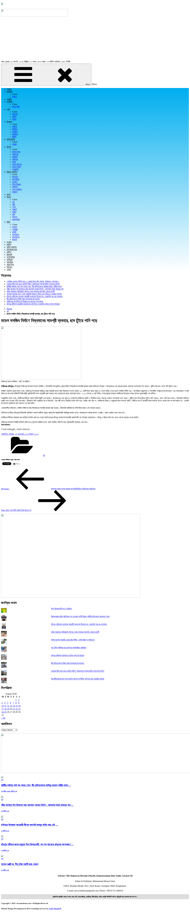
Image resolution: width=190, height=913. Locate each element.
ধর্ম (8, 311)
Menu (88, 84)
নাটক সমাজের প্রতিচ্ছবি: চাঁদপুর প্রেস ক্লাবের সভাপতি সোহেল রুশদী (31, 291)
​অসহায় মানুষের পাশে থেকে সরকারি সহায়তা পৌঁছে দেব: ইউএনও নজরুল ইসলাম (34, 294)
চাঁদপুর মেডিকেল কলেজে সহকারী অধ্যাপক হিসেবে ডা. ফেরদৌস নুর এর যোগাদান (35, 296)
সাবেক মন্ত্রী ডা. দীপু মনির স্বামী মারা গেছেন (19, 864)
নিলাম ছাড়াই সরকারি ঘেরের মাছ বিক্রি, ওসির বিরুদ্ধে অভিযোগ (73, 640)
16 (19, 706)
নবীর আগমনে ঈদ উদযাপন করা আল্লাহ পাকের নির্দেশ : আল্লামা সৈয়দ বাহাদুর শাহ (35, 289)
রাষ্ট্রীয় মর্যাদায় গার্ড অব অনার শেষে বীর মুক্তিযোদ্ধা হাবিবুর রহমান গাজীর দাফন (34, 286)
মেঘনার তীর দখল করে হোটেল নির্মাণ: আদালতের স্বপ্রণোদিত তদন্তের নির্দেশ (33, 284)
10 (3, 706)
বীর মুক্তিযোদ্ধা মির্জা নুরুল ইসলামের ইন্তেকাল (23, 299)
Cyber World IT (55, 909)
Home (9, 309)
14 (14, 706)
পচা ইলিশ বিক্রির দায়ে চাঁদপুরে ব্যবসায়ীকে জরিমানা (68, 647)
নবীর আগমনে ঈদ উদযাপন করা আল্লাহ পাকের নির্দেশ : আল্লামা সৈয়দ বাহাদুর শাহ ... (37, 805)
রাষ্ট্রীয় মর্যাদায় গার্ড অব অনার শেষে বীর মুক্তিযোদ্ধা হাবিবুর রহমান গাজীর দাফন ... (36, 785)
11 (5, 706)
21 (14, 709)
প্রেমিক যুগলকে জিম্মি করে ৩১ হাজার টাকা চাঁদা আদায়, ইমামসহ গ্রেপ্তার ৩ (33, 281)
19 (8, 709)
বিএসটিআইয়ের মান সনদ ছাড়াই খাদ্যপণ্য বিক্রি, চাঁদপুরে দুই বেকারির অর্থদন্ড (77, 679)
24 (3, 712)
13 (11, 706)
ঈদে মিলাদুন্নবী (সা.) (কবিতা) (61, 609)
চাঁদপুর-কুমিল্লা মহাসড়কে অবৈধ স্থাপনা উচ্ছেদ (67, 655)
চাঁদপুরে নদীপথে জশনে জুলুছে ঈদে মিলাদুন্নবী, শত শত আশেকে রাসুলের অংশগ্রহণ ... (37, 844)
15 (16, 706)
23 (19, 709)
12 (8, 706)
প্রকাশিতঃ (20, 434)
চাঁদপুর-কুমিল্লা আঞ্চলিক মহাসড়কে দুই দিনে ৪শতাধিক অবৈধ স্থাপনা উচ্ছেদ (33, 304)
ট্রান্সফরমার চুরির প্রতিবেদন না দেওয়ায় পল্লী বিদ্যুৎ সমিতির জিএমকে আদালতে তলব (80, 616)
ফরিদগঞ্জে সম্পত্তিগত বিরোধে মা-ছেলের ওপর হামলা (25, 301)
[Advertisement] (95, 38)
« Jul (3, 718)
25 (5, 712)
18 (5, 709)
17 (3, 709)
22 (16, 709)
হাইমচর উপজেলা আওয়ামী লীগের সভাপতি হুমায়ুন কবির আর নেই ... (29, 824)
